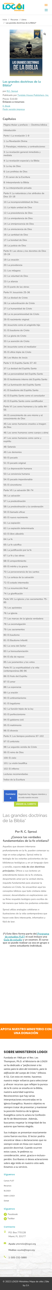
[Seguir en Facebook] (5, 1214)
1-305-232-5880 (17, 1257)
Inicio (5, 19)
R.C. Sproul (12, 91)
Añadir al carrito (26, 804)
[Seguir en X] (5, 1218)
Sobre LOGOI (9, 1195)
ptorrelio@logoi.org (26, 1243)
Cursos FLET (9, 1180)
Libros (23, 19)
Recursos (14, 19)
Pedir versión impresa (14, 109)
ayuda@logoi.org (26, 1249)
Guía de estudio (13, 939)
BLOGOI (7, 1190)
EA (27, 1285)
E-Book (6, 106)
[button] (45, 34)
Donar (6, 1200)
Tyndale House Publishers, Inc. (33, 95)
